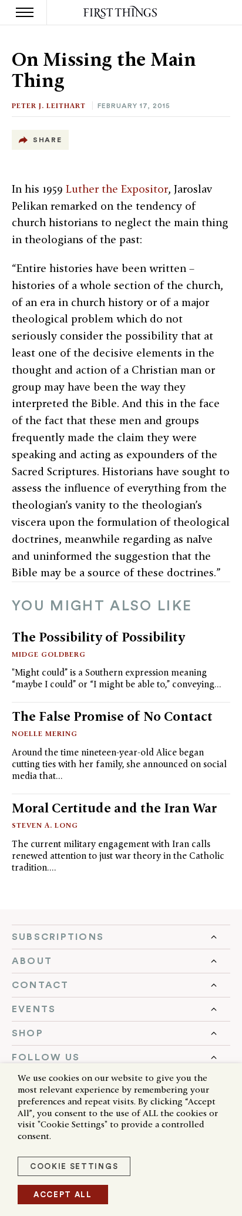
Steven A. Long (45, 825)
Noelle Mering (45, 733)
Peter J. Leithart (49, 105)
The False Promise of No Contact (112, 716)
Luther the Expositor (117, 189)
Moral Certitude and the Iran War (114, 808)
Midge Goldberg (49, 654)
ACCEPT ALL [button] (62, 1194)
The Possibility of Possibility (98, 637)
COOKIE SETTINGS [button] (74, 1166)
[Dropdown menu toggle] (121, 937)
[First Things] (121, 12)
